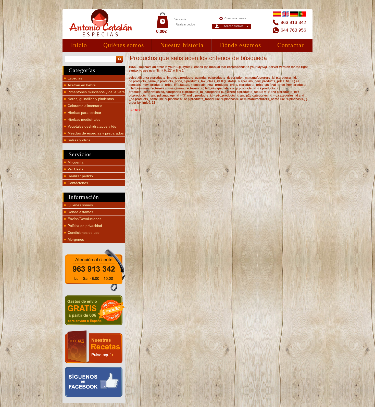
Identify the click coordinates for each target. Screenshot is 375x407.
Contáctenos (78, 183)
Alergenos (76, 239)
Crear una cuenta (235, 18)
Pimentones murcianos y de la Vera (96, 92)
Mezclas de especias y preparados (96, 133)
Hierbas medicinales (84, 119)
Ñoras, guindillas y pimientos (91, 99)
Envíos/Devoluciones (84, 219)
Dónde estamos (240, 45)
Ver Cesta (75, 169)
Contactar (290, 45)
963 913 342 (293, 22)
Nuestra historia (182, 45)
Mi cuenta (75, 162)
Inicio (79, 45)
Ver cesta (180, 19)
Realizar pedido (185, 24)
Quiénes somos (123, 45)
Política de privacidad (85, 226)
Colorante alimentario (85, 106)
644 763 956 (293, 30)
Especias (75, 78)
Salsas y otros (79, 140)
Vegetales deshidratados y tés (92, 126)
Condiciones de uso (83, 232)
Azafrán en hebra (82, 85)
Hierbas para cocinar (84, 113)
